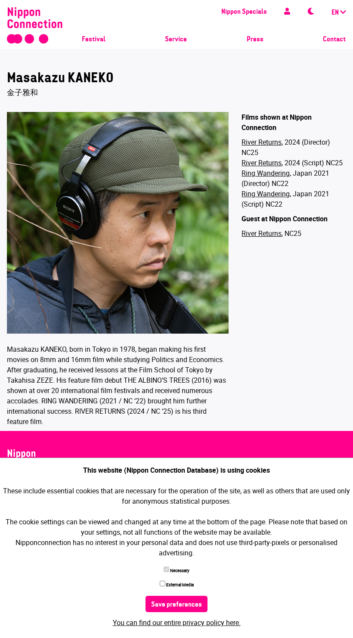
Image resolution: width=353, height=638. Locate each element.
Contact (334, 39)
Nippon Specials (244, 12)
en (335, 12)
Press (255, 39)
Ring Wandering (266, 173)
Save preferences (176, 604)
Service (176, 39)
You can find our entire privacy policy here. (177, 622)
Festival (93, 39)
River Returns (262, 142)
